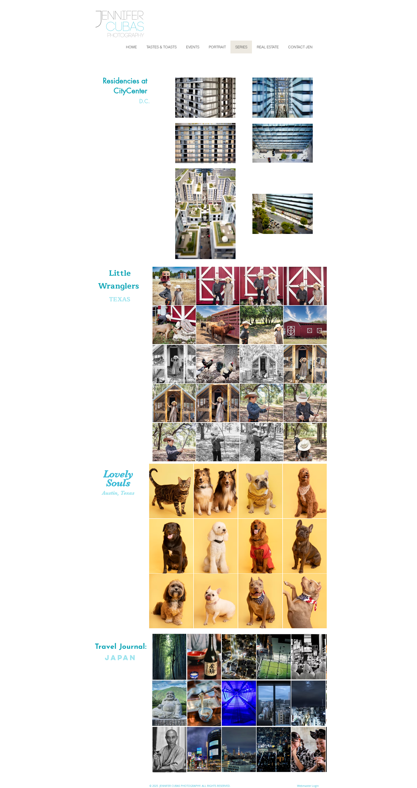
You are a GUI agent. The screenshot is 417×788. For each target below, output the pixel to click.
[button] (174, 286)
